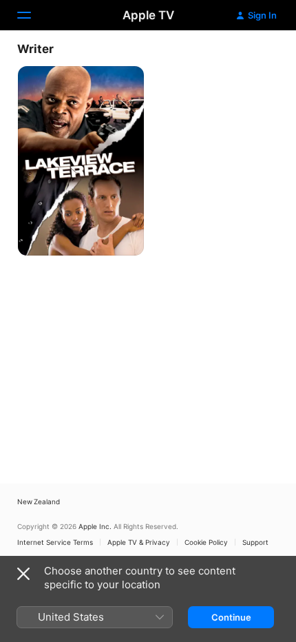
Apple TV (148, 15)
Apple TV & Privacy (138, 542)
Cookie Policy (206, 542)
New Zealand (38, 501)
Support (255, 542)
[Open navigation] (32, 15)
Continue (231, 617)
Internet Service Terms (55, 542)
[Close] (23, 574)
